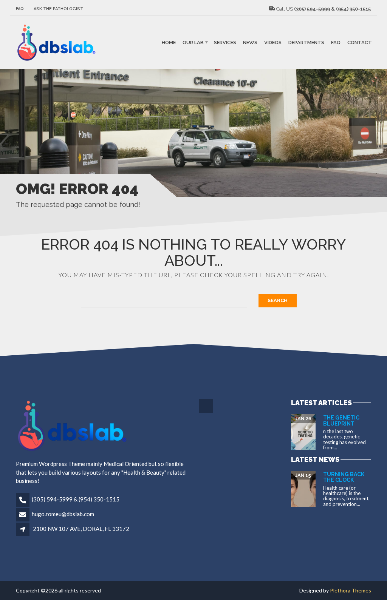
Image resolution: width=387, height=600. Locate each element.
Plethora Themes (350, 590)
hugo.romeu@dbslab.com (63, 514)
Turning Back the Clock (343, 477)
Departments (306, 42)
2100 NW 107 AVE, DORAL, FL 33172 (81, 528)
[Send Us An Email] (206, 411)
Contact (359, 42)
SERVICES (225, 42)
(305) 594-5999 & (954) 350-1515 (75, 499)
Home (169, 42)
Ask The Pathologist (58, 8)
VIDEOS (273, 42)
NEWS (250, 42)
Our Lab (193, 42)
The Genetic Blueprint (341, 420)
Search (278, 300)
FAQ (20, 8)
